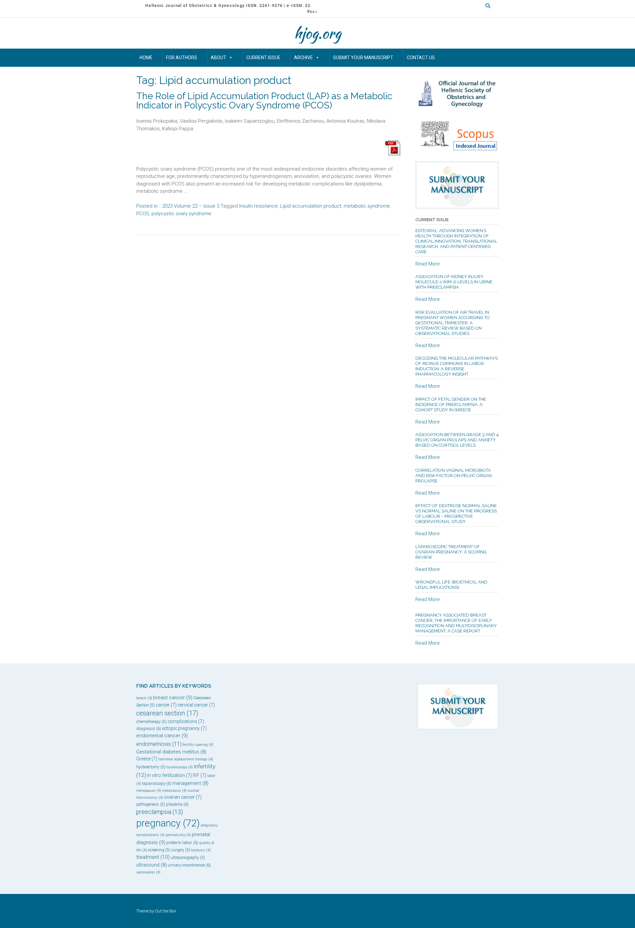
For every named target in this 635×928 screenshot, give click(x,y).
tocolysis (201, 850)
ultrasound (151, 865)
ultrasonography (188, 857)
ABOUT (218, 57)
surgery (180, 850)
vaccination (148, 872)
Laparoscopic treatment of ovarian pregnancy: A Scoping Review (451, 552)
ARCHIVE (303, 57)
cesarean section (167, 713)
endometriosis (159, 744)
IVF (199, 775)
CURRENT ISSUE (263, 57)
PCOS (142, 214)
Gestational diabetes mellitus (171, 752)
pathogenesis (150, 804)
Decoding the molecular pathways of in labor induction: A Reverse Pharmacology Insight (456, 366)
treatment (153, 857)
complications (186, 721)
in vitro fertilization (169, 775)
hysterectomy (150, 767)
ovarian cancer (183, 797)
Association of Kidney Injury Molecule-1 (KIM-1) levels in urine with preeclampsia (453, 282)
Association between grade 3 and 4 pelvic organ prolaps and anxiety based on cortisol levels (457, 440)
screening (159, 850)
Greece (146, 758)
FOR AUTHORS (181, 57)
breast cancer (172, 698)
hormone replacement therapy (185, 759)
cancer (166, 704)
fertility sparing (198, 745)
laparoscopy (156, 783)
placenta (177, 804)
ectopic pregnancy (184, 728)
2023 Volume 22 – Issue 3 (190, 206)
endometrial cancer (162, 736)
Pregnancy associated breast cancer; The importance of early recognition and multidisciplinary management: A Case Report (456, 623)
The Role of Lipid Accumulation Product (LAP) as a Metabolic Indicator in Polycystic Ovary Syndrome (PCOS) (264, 101)
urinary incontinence (189, 865)
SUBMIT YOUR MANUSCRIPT (363, 57)
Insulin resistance (258, 206)
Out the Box (165, 910)
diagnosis (148, 728)
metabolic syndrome (367, 206)
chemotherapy (151, 721)
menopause (148, 790)
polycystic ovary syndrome (181, 214)
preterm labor (182, 842)
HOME (146, 57)
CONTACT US (421, 57)
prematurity (178, 835)
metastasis (174, 790)
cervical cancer (196, 704)
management (190, 783)
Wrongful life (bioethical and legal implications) (451, 585)
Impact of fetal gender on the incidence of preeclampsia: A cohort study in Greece (450, 404)
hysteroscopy (179, 767)
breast (144, 698)
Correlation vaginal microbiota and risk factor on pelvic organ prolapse (453, 475)
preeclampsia (159, 811)
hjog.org (317, 33)
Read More (427, 264)
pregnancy (168, 823)
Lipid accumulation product (310, 206)
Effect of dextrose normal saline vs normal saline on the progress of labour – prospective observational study (456, 513)
